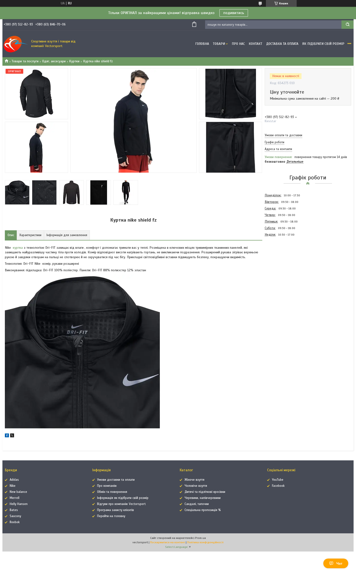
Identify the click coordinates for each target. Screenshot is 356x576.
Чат (339, 563)
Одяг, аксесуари (54, 61)
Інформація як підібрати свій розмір (122, 498)
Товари (219, 44)
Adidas (14, 480)
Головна (202, 44)
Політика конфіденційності (205, 542)
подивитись (233, 12)
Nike (12, 486)
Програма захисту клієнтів (115, 510)
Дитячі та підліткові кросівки (205, 492)
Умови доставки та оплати (116, 480)
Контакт (255, 44)
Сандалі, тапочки (197, 504)
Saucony (15, 516)
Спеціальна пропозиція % (203, 510)
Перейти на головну (111, 516)
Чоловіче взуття (196, 486)
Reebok (15, 522)
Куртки (74, 61)
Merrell (14, 498)
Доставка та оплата (282, 44)
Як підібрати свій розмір (323, 44)
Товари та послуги (25, 61)
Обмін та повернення (112, 492)
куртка (18, 248)
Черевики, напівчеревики (203, 498)
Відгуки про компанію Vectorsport (121, 504)
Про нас (238, 44)
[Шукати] (347, 24)
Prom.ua (200, 538)
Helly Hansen (19, 504)
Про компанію (107, 486)
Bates (14, 510)
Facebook (278, 486)
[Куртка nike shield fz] (282, 264)
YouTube (277, 480)
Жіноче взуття (194, 480)
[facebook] (7, 436)
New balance (18, 492)
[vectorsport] (16, 44)
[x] (12, 436)
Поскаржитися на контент (167, 542)
